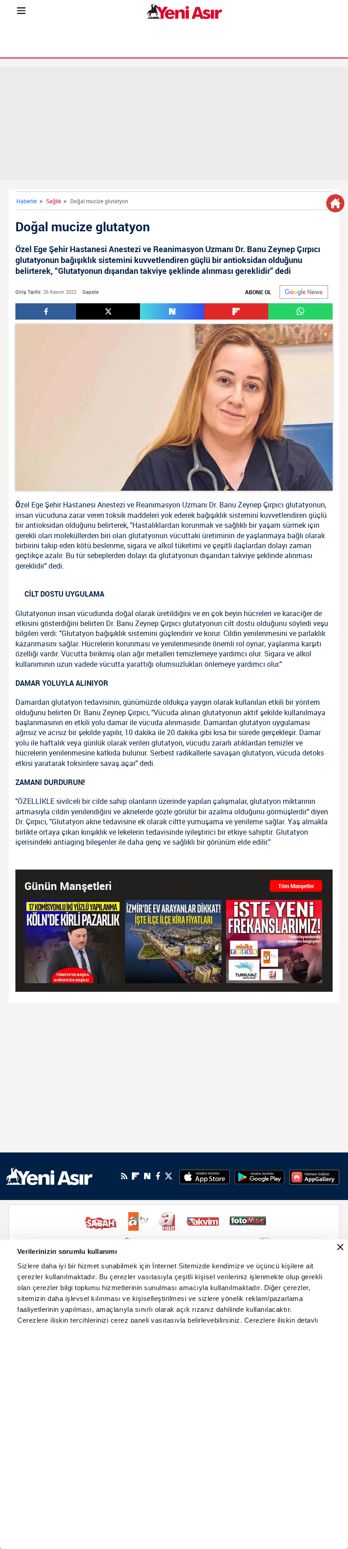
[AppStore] (204, 1176)
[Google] (304, 292)
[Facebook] (157, 1176)
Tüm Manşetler (296, 885)
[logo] (49, 1175)
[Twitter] (168, 1176)
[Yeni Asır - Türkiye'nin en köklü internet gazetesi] (184, 11)
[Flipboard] (135, 1176)
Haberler (26, 201)
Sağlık (53, 201)
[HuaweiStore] (314, 1176)
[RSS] (124, 1176)
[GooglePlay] (259, 1176)
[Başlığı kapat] (340, 1247)
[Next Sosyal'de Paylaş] (172, 311)
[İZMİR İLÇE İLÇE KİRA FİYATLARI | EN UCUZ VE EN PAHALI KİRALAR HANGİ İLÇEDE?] (173, 941)
